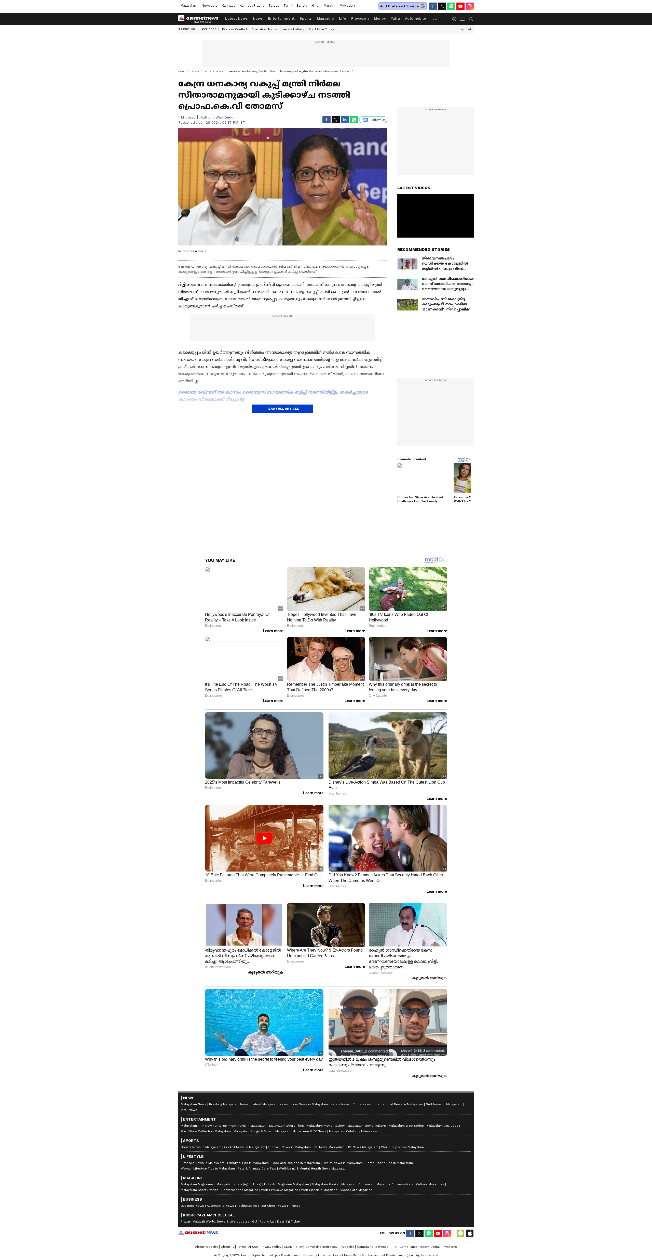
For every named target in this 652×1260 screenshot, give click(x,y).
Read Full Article (282, 408)
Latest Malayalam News (269, 1104)
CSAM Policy (293, 1247)
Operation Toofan (264, 29)
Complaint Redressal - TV (377, 1247)
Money (380, 18)
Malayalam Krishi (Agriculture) (238, 1184)
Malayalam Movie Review (326, 1125)
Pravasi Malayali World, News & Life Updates (215, 1221)
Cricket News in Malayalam (244, 1147)
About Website (206, 1247)
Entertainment (281, 18)
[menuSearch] (471, 19)
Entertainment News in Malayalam (240, 1125)
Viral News (189, 1110)
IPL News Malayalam (362, 1147)
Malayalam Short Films (286, 1125)
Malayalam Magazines (197, 1184)
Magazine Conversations (394, 1184)
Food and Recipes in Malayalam (295, 1163)
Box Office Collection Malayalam (206, 1131)
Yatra (395, 18)
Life (342, 18)
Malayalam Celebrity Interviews (353, 1131)
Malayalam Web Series (406, 1125)
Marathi (329, 5)
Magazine (325, 18)
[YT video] (460, 6)
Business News (192, 1205)
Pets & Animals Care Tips (257, 1168)
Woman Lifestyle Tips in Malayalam (208, 1168)
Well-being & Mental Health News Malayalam (313, 1168)
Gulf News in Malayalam (444, 1104)
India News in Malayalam (309, 1104)
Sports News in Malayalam (201, 1147)
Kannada (228, 5)
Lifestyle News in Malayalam (202, 1163)
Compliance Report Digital (420, 1247)
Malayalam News (193, 1104)
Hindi (315, 5)
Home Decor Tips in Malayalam (389, 1163)
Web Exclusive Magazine (279, 1190)
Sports (306, 18)
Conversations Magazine (239, 1190)
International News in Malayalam (398, 1104)
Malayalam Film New (196, 1125)
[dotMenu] (435, 19)
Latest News (236, 18)
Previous (462, 29)
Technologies (247, 1205)
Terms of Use (247, 1247)
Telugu (273, 5)
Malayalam (188, 5)
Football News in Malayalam (289, 1147)
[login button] (455, 19)
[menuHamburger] (462, 19)
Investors (450, 1247)
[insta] (470, 6)
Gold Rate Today (321, 29)
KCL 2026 (209, 29)
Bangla (301, 5)
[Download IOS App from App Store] (470, 1233)
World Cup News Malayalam (402, 1147)
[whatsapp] (451, 6)
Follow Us (378, 120)
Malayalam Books (325, 1184)
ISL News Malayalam (329, 1147)
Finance (295, 1205)
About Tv (227, 1247)
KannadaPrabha (251, 5)
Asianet (198, 1232)
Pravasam (360, 18)
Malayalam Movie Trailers (366, 1125)
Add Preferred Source (399, 6)
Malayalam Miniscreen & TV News (300, 1131)
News (258, 18)
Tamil (287, 5)
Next (470, 29)
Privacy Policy (271, 1247)
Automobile (415, 18)
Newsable (209, 5)
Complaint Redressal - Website (329, 1247)
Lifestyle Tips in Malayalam (248, 1163)
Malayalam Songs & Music (253, 1131)
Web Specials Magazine (319, 1190)
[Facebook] (433, 6)
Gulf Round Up (263, 1221)
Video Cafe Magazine (356, 1190)
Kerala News (340, 1104)
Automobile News (220, 1205)
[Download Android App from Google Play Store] (460, 1233)
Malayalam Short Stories (200, 1190)
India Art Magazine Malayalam (286, 1184)
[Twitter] (442, 6)
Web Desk (224, 117)
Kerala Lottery (293, 29)
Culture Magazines (430, 1184)
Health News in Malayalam (343, 1163)
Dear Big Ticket (288, 1221)
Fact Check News (273, 1205)
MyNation (347, 5)
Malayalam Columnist (357, 1184)
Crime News (361, 1104)
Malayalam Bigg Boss (442, 1125)
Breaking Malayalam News (229, 1104)
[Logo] (200, 19)
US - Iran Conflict (234, 29)
